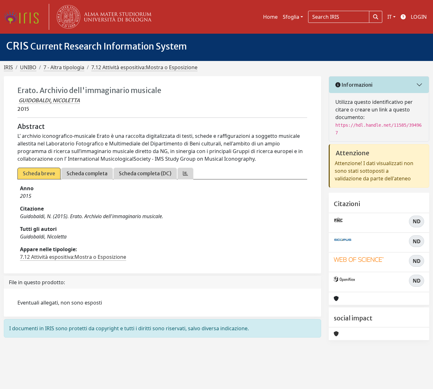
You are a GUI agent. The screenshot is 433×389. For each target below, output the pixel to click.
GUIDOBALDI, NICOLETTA (49, 100)
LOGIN (419, 16)
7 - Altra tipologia (63, 67)
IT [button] (389, 16)
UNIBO (28, 67)
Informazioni (356, 85)
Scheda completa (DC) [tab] (145, 173)
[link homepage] (24, 17)
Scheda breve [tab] (39, 173)
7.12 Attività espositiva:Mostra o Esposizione (144, 67)
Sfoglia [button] (291, 16)
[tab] (185, 173)
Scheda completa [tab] (87, 173)
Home (270, 16)
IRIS (8, 67)
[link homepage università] (103, 17)
